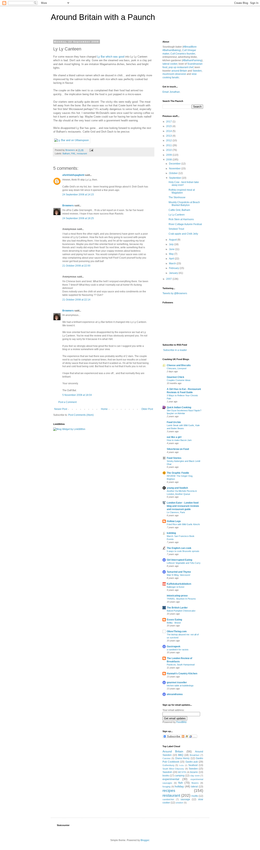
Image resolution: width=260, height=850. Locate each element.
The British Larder (177, 607)
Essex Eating (174, 619)
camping (179, 775)
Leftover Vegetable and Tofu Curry (183, 563)
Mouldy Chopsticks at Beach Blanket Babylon (184, 204)
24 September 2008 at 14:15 (78, 194)
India (181, 765)
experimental (170, 779)
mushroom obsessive (174, 74)
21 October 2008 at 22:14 (76, 299)
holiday (179, 786)
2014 (169, 131)
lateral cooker (169, 63)
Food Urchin (174, 422)
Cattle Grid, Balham (179, 210)
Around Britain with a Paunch (103, 17)
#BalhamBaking (171, 50)
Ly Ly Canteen (177, 214)
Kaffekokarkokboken (179, 583)
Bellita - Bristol (174, 622)
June (172, 249)
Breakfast (194, 755)
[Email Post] (91, 150)
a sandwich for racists (177, 649)
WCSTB (182, 772)
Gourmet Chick (175, 377)
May (171, 253)
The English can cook (179, 548)
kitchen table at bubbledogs (180, 685)
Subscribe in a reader (175, 350)
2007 (169, 279)
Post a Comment (67, 402)
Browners (68, 205)
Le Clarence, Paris (176, 512)
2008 (169, 159)
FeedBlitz (181, 722)
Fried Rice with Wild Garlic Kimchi (183, 524)
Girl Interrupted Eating (179, 559)
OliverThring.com (177, 631)
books (165, 775)
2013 (169, 135)
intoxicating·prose (177, 595)
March (173, 263)
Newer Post (60, 409)
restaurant (82, 153)
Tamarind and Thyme (179, 571)
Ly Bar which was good (110, 56)
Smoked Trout (176, 228)
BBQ (180, 755)
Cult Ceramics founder (182, 53)
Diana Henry (182, 758)
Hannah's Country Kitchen (182, 673)
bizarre (194, 772)
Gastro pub (191, 761)
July (171, 244)
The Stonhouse (177, 197)
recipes (168, 790)
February (174, 268)
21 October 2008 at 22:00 (76, 265)
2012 (169, 140)
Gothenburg (168, 765)
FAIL (73, 153)
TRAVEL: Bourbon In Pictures (181, 599)
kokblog (171, 533)
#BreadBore (190, 46)
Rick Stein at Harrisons (181, 219)
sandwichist (168, 799)
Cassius (166, 758)
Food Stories (174, 458)
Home (104, 409)
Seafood (193, 765)
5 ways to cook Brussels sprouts (183, 551)
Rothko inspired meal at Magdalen (182, 191)
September (175, 177)
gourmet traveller (177, 682)
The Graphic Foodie (178, 472)
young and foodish (177, 487)
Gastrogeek (173, 646)
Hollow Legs (174, 521)
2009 (169, 154)
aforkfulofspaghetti (73, 175)
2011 (169, 145)
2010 (169, 150)
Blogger (145, 840)
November (175, 168)
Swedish (167, 772)
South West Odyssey (173, 768)
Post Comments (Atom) (81, 415)
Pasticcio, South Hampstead (181, 664)
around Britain (179, 70)
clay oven (195, 775)
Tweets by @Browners (174, 293)
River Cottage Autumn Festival (185, 224)
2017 (169, 121)
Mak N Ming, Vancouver (178, 575)
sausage (185, 799)
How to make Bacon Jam (179, 440)
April (172, 258)
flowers (195, 783)
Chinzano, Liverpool (176, 368)
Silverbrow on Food (178, 449)
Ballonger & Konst (175, 587)
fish (180, 782)
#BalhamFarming (192, 60)
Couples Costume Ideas (179, 380)
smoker (179, 802)
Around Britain (172, 751)
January (174, 273)
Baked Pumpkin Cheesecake (181, 610)
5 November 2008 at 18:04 (77, 395)
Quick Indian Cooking (179, 407)
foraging (166, 786)
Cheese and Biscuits (179, 365)
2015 (169, 126)
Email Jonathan (171, 91)
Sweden (197, 70)
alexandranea (175, 694)
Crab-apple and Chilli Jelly (183, 233)
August (173, 239)
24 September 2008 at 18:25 (78, 218)
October (173, 173)
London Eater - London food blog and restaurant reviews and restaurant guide (183, 506)
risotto (194, 795)
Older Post (147, 409)
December (175, 163)
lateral (194, 786)
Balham (66, 153)
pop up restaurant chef (181, 67)
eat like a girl (174, 437)
